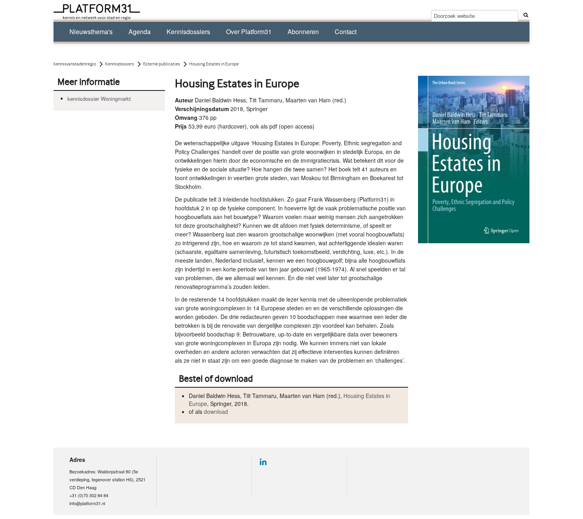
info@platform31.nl (87, 503)
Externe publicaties (161, 64)
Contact (346, 31)
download (216, 411)
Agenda (139, 31)
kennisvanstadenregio (75, 64)
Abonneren (303, 31)
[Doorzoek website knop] (524, 14)
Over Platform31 (249, 31)
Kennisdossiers (188, 31)
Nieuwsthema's (91, 31)
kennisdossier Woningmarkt (99, 98)
